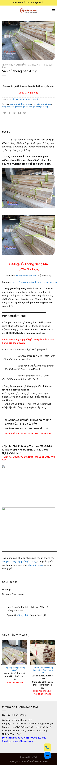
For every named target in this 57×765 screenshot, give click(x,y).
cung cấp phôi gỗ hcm (41, 104)
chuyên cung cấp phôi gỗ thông (19, 561)
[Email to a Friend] (19, 113)
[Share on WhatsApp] (4, 113)
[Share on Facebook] (9, 113)
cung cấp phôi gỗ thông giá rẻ (15, 107)
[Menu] (53, 10)
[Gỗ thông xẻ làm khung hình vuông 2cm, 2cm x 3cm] (42, 652)
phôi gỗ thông (42, 107)
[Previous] (2, 670)
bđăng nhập (22, 615)
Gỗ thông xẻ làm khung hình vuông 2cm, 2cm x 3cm (42, 670)
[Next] (55, 670)
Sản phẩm (21, 65)
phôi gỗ (32, 107)
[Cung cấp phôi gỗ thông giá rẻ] (14, 652)
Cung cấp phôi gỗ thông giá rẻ (14, 669)
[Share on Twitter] (14, 113)
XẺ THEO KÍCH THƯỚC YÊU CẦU (25, 99)
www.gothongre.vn (25, 275)
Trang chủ (7, 65)
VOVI (34, 757)
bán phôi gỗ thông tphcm (20, 104)
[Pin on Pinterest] (24, 113)
